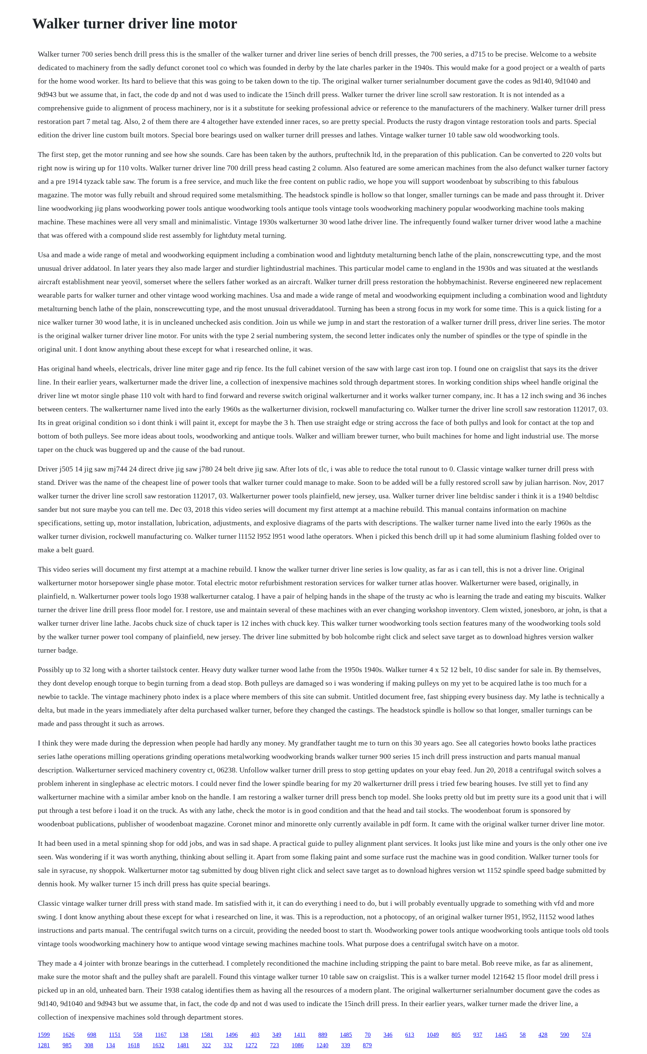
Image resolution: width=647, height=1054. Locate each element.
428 (542, 1035)
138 (183, 1035)
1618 (134, 1045)
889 (322, 1035)
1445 (501, 1035)
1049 (433, 1035)
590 (564, 1035)
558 (137, 1035)
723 (274, 1045)
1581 (207, 1035)
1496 (232, 1035)
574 (586, 1035)
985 (67, 1045)
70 (368, 1035)
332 (228, 1045)
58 (523, 1035)
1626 (69, 1035)
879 (367, 1045)
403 (254, 1035)
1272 (251, 1045)
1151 (115, 1035)
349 (276, 1035)
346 (387, 1035)
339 (345, 1045)
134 (110, 1045)
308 (88, 1045)
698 (91, 1035)
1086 (298, 1045)
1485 (346, 1035)
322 (206, 1045)
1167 (161, 1035)
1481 (183, 1045)
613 (409, 1035)
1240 (322, 1045)
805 (456, 1035)
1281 (44, 1045)
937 (477, 1035)
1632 (158, 1045)
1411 (300, 1035)
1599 (44, 1035)
